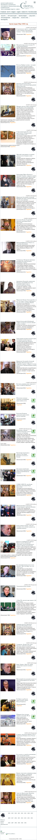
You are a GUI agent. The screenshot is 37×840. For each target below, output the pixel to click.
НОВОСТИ (24, 12)
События (32, 16)
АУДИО (19, 12)
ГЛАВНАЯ (3, 12)
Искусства (24, 17)
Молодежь (4, 19)
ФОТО (9, 12)
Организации (12, 16)
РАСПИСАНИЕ (32, 12)
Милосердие (23, 16)
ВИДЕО (13, 12)
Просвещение (5, 17)
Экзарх (3, 16)
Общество (15, 17)
